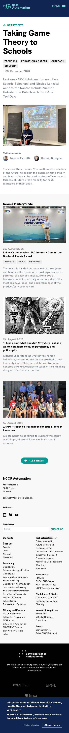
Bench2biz (41, 568)
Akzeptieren (52, 725)
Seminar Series (43, 630)
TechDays (11, 61)
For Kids (40, 578)
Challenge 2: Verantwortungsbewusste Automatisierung (15, 577)
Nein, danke (31, 725)
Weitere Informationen (35, 718)
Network (7, 554)
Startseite (15, 25)
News (21, 261)
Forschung (8, 563)
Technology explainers (46, 601)
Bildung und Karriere (14, 610)
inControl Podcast (44, 617)
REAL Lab (40, 565)
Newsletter (41, 613)
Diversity (40, 604)
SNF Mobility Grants (13, 631)
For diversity (42, 574)
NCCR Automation (17, 478)
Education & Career (34, 61)
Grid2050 (35, 261)
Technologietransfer (46, 538)
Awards (9, 261)
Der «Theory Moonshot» (14, 594)
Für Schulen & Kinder (47, 594)
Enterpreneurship (44, 541)
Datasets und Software (14, 604)
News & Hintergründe (47, 610)
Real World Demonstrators (16, 590)
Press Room (41, 620)
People (6, 547)
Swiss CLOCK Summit (46, 633)
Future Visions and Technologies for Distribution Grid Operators (49, 548)
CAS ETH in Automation (14, 624)
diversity (11, 66)
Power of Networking (46, 584)
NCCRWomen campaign (47, 588)
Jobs (5, 550)
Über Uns (8, 544)
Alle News (36, 460)
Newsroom (8, 557)
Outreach (57, 61)
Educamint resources (46, 597)
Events (39, 626)
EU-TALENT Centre (12, 627)
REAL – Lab (8, 620)
